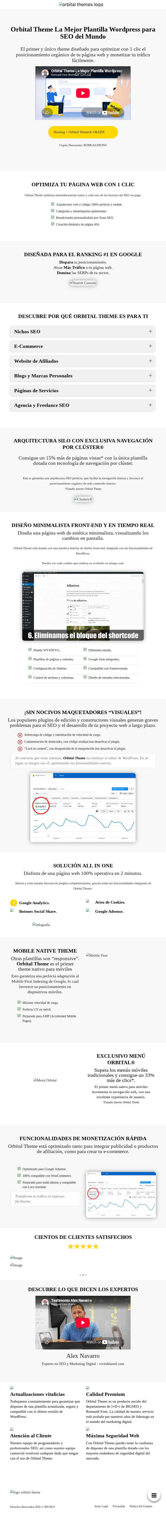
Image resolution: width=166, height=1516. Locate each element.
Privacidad (119, 1506)
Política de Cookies (141, 1506)
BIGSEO (50, 1506)
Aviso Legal (101, 1506)
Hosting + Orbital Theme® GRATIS (79, 132)
